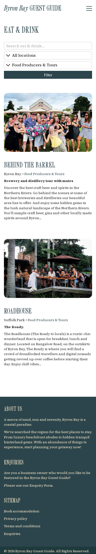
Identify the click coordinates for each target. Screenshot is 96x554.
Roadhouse (18, 310)
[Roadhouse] (48, 267)
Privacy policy (15, 518)
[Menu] (89, 8)
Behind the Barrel (29, 164)
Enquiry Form (41, 485)
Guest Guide (32, 7)
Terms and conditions (22, 526)
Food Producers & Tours (44, 173)
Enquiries (12, 533)
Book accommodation (21, 511)
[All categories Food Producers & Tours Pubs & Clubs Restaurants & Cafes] (48, 65)
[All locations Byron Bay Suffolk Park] (48, 55)
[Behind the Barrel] (48, 121)
